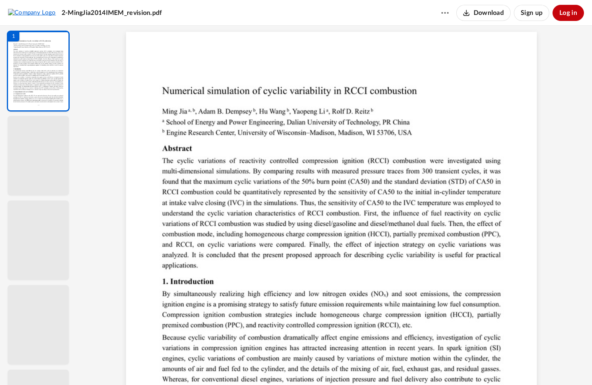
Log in (568, 13)
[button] (38, 71)
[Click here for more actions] (445, 13)
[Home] (32, 12)
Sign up (531, 13)
